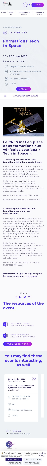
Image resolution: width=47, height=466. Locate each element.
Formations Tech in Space (20, 434)
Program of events (40, 13)
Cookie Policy (41, 454)
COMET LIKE (17, 431)
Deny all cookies (33, 459)
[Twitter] (25, 297)
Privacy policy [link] (32, 463)
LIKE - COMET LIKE (17, 32)
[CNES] (7, 5)
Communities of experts (24, 13)
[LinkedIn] (20, 297)
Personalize (15, 463)
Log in (38, 5)
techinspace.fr (31, 276)
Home (3, 12)
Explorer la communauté (25, 96)
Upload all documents (17, 344)
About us (11, 13)
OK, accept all (14, 459)
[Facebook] (16, 297)
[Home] (23, 446)
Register (23, 89)
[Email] (29, 297)
